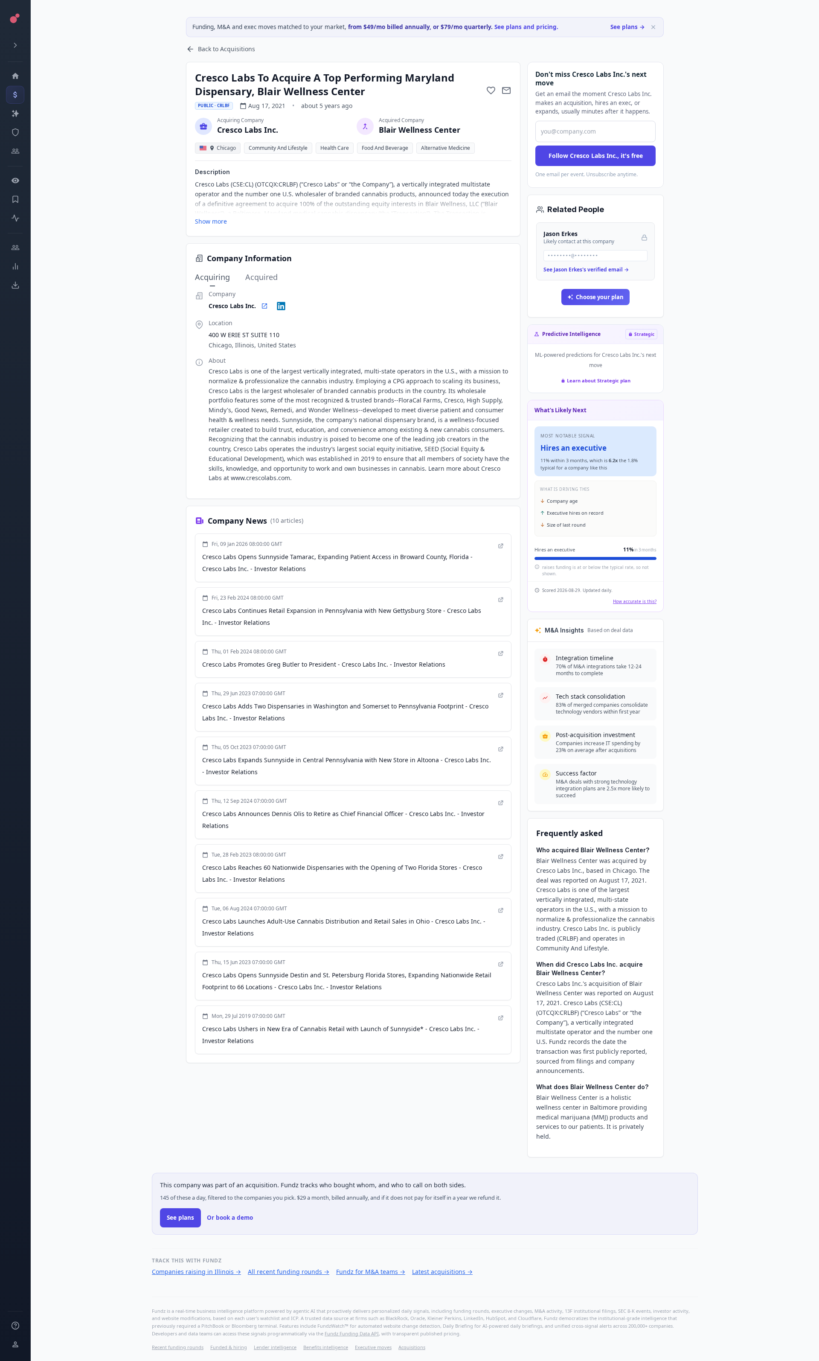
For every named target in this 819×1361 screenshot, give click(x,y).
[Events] (15, 95)
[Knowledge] (15, 1326)
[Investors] (15, 151)
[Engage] (15, 247)
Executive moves (373, 1347)
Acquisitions (411, 1347)
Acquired (261, 277)
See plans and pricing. (526, 27)
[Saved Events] (15, 199)
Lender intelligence (275, 1347)
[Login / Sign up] (15, 1344)
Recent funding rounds (177, 1347)
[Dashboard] (15, 76)
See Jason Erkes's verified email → (586, 269)
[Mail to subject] (506, 90)
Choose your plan (600, 297)
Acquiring (212, 277)
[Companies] (15, 113)
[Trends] (15, 266)
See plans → (627, 27)
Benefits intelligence (325, 1347)
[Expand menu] (15, 45)
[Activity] (15, 218)
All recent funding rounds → (288, 1272)
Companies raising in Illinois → (196, 1272)
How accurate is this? (634, 601)
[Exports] (15, 285)
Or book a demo (230, 1217)
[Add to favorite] (491, 90)
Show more (211, 221)
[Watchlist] (15, 180)
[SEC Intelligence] (15, 132)
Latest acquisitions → (442, 1272)
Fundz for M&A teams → (370, 1272)
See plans (180, 1217)
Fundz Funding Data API (352, 1333)
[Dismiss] (653, 27)
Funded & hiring (228, 1347)
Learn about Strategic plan (598, 380)
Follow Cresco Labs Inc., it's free (596, 156)
